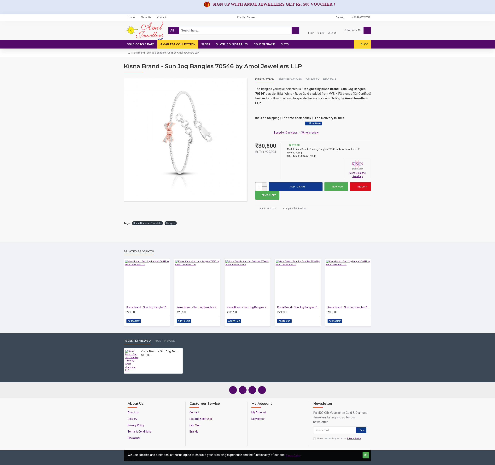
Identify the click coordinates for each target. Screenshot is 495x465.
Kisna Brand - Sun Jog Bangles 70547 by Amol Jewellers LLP (349, 307)
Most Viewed (164, 340)
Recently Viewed (137, 340)
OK (366, 455)
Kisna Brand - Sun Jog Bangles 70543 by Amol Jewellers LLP (198, 307)
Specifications (290, 79)
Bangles (170, 223)
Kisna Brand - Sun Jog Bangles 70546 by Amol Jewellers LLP (161, 351)
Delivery (312, 79)
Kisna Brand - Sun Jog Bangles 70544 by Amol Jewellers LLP (248, 307)
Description (264, 79)
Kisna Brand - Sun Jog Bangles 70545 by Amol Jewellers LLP (298, 307)
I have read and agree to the (339, 438)
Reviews (329, 79)
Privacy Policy (293, 455)
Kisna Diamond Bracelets (147, 223)
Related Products (139, 251)
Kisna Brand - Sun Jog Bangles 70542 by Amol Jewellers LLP (147, 307)
